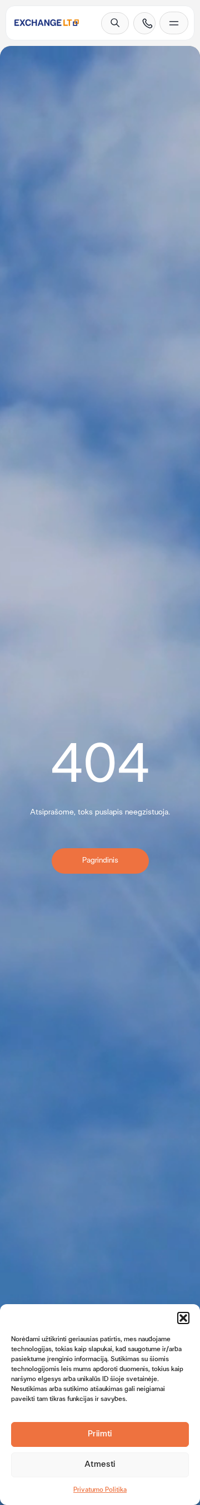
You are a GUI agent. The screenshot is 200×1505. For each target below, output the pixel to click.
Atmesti (100, 1464)
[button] (183, 1318)
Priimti (100, 1434)
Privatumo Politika (100, 1490)
